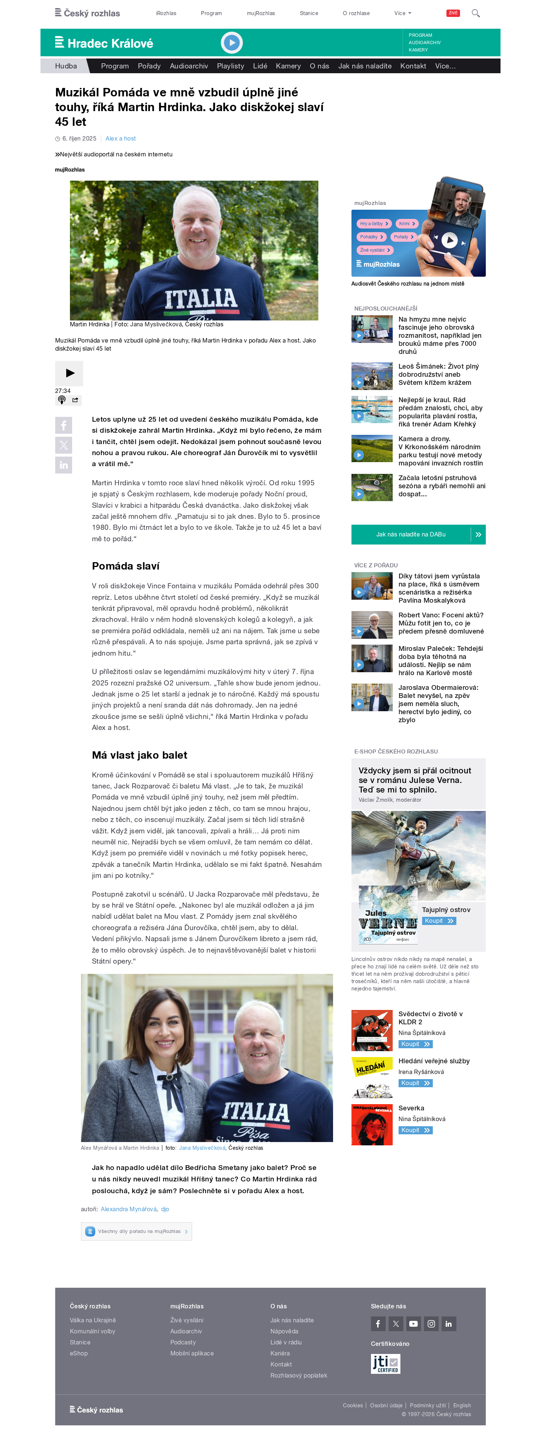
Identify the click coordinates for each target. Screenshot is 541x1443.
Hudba (66, 66)
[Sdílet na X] (63, 445)
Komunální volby (92, 1331)
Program (211, 13)
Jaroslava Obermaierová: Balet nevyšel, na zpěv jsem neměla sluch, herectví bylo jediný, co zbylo (438, 704)
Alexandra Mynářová (128, 1209)
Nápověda (284, 1331)
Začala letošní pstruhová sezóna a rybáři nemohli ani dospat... (442, 486)
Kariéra (280, 1353)
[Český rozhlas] (87, 13)
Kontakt (413, 66)
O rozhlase (356, 13)
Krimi (404, 223)
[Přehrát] (69, 373)
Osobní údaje (386, 1405)
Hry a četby (371, 223)
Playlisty (230, 66)
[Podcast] (61, 400)
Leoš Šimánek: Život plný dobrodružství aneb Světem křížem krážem (439, 374)
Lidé (260, 66)
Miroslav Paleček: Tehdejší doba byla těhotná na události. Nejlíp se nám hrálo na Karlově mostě (441, 661)
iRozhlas (166, 13)
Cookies (353, 1405)
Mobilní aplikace (192, 1353)
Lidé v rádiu (286, 1342)
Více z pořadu (376, 565)
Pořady (149, 66)
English (462, 1405)
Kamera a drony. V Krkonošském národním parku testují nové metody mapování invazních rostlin (441, 451)
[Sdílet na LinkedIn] (63, 465)
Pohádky (369, 237)
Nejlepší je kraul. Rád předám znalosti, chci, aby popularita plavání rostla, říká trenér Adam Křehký (440, 412)
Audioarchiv (425, 42)
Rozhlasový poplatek (298, 1375)
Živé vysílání (372, 250)
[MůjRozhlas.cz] (70, 170)
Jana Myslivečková (156, 324)
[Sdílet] (75, 400)
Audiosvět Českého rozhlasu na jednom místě (407, 284)
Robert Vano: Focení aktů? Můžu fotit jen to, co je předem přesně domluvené (441, 623)
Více (445, 66)
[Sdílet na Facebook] (63, 425)
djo (165, 1209)
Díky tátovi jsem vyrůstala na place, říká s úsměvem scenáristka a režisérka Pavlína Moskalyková (439, 588)
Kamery (418, 50)
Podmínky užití (428, 1405)
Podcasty (183, 1342)
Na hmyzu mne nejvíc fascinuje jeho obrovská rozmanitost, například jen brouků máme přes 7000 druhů (440, 335)
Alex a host (121, 138)
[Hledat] (476, 13)
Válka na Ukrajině (93, 1320)
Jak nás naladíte (365, 66)
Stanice (309, 13)
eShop (79, 1353)
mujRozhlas (261, 13)
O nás (319, 66)
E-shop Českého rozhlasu (396, 751)
